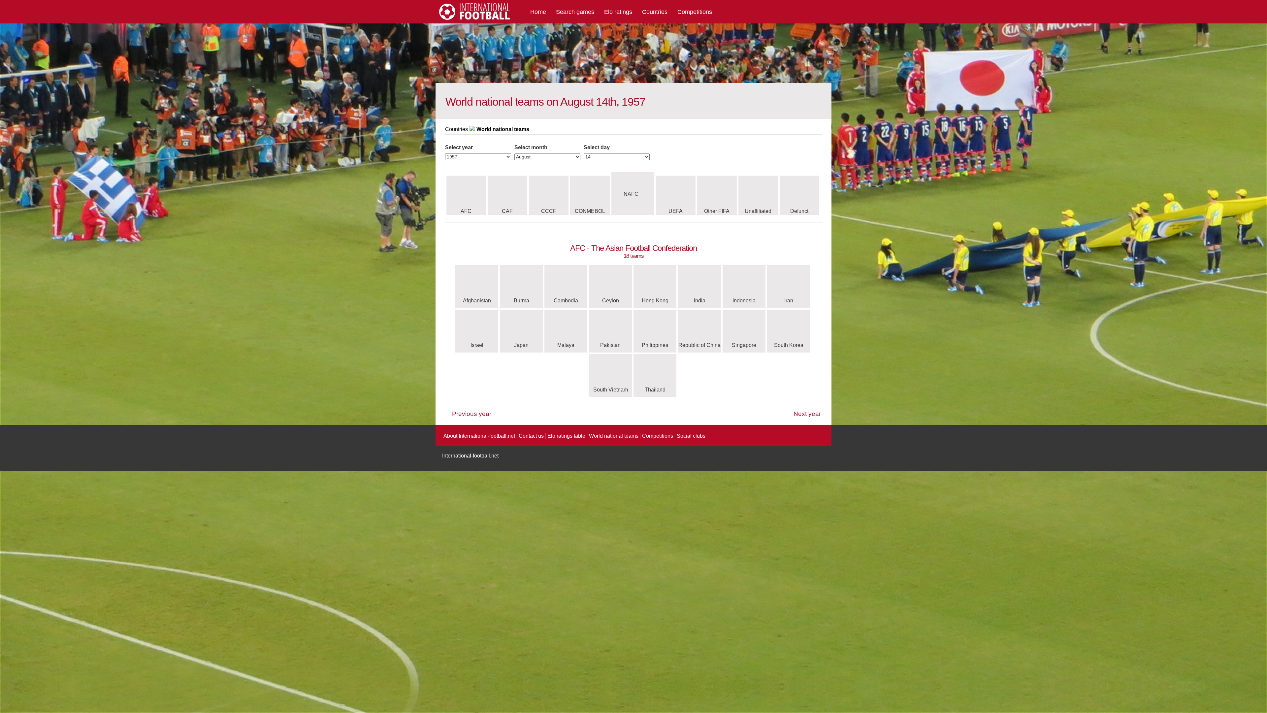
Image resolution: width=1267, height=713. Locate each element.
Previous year (471, 413)
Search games (575, 12)
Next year (807, 413)
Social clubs (691, 436)
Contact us (531, 436)
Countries (654, 12)
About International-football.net (479, 436)
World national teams (613, 436)
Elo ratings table (566, 436)
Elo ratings (618, 12)
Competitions (694, 12)
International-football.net (470, 455)
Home (538, 12)
